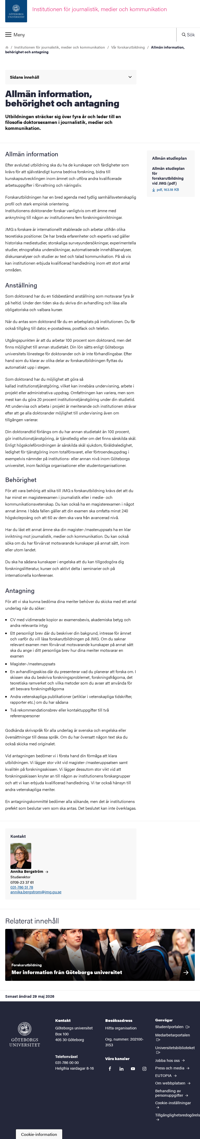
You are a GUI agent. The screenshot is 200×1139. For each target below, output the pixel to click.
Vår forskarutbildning (128, 47)
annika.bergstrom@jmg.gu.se (35, 891)
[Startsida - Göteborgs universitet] (24, 1034)
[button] (88, 34)
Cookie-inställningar (173, 1102)
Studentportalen (173, 1026)
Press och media (170, 1067)
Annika (27, 871)
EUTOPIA (164, 1075)
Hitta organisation (121, 1027)
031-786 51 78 (21, 887)
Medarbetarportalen (175, 1034)
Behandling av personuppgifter (169, 1093)
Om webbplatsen (170, 1083)
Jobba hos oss (168, 1060)
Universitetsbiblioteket (175, 1049)
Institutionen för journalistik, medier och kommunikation (59, 47)
